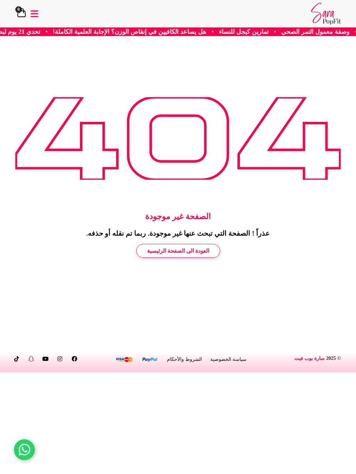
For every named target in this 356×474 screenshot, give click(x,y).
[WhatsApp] (24, 449)
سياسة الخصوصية (228, 359)
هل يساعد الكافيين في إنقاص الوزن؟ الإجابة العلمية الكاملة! (141, 31)
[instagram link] (59, 359)
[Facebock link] (74, 359)
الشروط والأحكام (184, 359)
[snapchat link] (31, 359)
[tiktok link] (16, 359)
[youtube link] (45, 359)
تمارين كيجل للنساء (255, 31)
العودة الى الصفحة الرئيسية (178, 251)
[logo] (326, 14)
